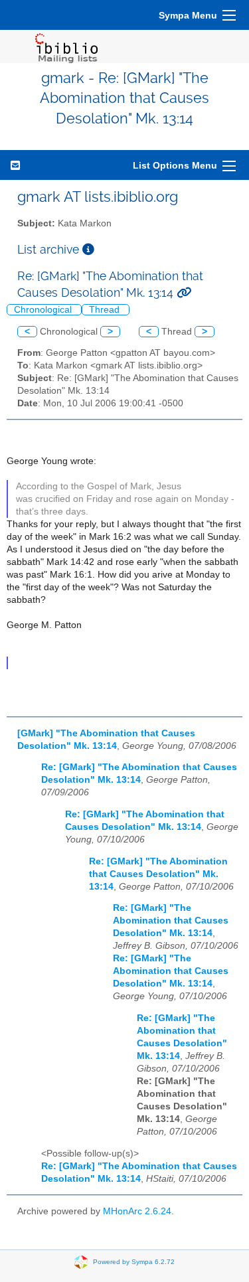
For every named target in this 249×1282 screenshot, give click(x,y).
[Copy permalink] (184, 292)
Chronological (44, 310)
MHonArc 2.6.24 (137, 1211)
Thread (105, 310)
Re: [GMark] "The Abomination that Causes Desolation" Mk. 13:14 (158, 874)
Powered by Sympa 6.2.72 (134, 1261)
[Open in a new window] (88, 249)
